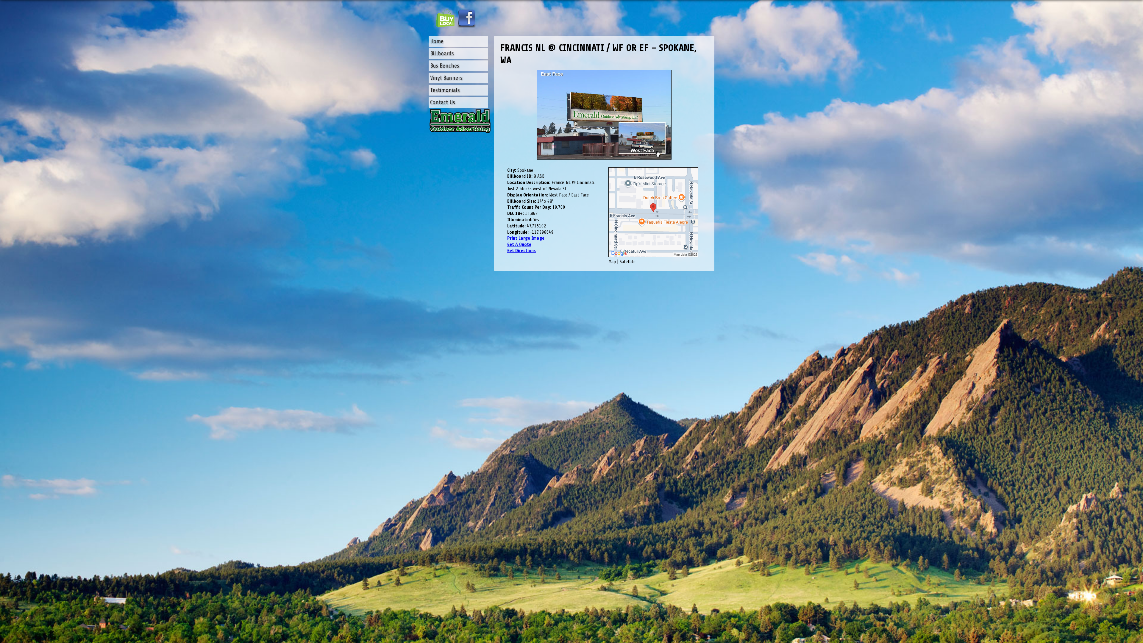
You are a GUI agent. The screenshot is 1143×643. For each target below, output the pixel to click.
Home (437, 41)
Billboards (442, 53)
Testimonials (445, 90)
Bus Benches (444, 65)
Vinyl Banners (446, 77)
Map (612, 261)
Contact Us (442, 102)
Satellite (627, 261)
